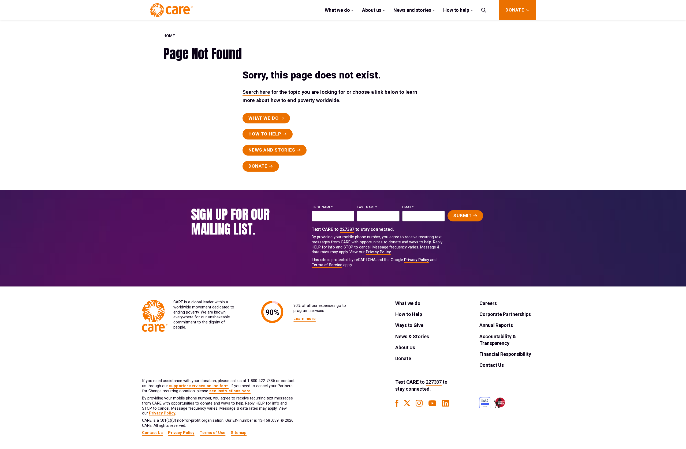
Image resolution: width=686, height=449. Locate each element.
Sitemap (239, 433)
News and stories (412, 10)
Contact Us (491, 365)
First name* (322, 207)
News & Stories (412, 336)
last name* (367, 207)
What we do (337, 10)
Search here (256, 92)
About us (371, 10)
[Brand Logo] (171, 10)
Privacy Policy (378, 252)
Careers (488, 303)
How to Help (408, 314)
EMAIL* (408, 207)
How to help (456, 10)
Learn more (304, 318)
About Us (405, 347)
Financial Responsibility (505, 354)
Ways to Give (409, 325)
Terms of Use (212, 433)
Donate (403, 358)
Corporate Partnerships (505, 314)
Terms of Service (327, 265)
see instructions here (230, 391)
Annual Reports (496, 325)
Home (169, 36)
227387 (347, 229)
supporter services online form (199, 386)
